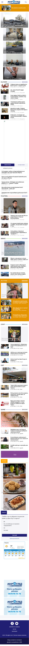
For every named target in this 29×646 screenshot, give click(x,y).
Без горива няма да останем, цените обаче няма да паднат (18, 273)
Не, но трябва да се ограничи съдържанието (11, 524)
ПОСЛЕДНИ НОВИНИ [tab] (21, 164)
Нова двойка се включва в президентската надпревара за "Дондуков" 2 (18, 232)
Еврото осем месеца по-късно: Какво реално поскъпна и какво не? (19, 259)
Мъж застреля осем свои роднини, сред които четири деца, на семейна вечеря (19, 394)
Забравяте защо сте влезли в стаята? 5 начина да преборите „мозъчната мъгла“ (18, 431)
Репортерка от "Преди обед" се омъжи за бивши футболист (20, 315)
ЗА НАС (14, 629)
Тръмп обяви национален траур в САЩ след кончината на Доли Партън (18, 387)
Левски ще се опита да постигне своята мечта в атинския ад (18, 353)
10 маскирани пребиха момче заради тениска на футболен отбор (17, 103)
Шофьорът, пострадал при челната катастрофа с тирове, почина (18, 116)
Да (4, 521)
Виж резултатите (14, 538)
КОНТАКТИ (14, 631)
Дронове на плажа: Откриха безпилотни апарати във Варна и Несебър (18, 110)
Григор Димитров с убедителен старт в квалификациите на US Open (18, 346)
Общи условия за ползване (14, 640)
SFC (21, 642)
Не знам (6, 530)
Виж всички (24, 82)
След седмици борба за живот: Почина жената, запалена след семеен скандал (18, 97)
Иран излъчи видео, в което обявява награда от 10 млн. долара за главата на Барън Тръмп (17, 402)
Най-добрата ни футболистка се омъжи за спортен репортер (20, 301)
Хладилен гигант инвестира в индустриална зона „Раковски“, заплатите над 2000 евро (18, 266)
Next (28, 8)
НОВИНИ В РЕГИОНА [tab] (7, 164)
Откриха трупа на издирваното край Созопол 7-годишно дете (18, 85)
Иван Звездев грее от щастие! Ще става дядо (20, 308)
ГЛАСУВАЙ (14, 535)
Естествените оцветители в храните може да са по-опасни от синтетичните (19, 439)
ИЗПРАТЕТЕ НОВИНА (14, 627)
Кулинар (4, 461)
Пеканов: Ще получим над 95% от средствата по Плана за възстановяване (19, 217)
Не (4, 528)
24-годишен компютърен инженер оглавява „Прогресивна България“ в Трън (19, 225)
